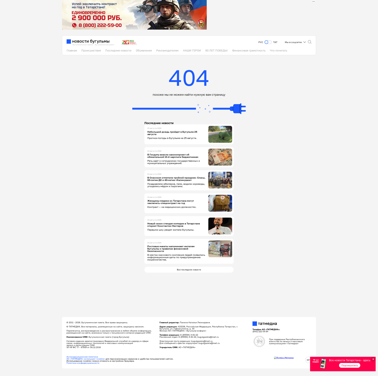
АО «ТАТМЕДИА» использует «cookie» (85, 359)
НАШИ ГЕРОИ (192, 50)
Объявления (144, 50)
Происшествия (91, 50)
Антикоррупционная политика (82, 356)
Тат (275, 42)
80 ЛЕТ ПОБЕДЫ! (216, 50)
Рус (260, 42)
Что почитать (278, 50)
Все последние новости (189, 269)
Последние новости (118, 50)
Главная (72, 50)
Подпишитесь (349, 365)
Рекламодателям (167, 50)
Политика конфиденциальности (82, 363)
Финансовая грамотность (248, 50)
